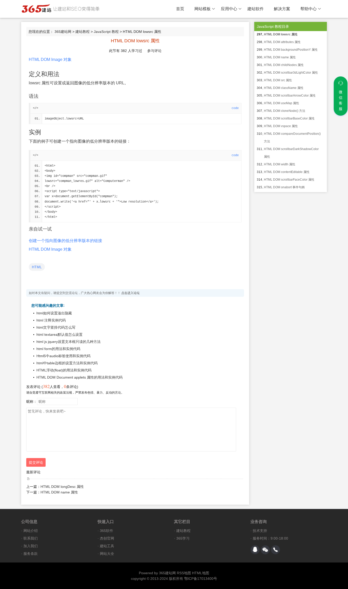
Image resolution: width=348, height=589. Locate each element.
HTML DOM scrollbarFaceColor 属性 (289, 179)
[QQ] (255, 549)
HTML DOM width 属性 (279, 164)
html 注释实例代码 (51, 320)
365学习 (183, 538)
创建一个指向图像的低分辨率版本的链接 (65, 240)
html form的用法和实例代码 (58, 349)
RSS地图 (184, 573)
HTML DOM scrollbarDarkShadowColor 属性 (291, 152)
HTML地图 (200, 573)
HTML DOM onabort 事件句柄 (284, 187)
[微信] (265, 549)
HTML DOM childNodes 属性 (284, 65)
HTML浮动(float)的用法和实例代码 (63, 370)
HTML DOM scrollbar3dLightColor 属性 (291, 72)
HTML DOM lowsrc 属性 (281, 34)
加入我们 (30, 546)
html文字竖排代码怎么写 (55, 327)
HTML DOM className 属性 (283, 88)
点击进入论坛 (130, 293)
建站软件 (255, 9)
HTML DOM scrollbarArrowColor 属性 (290, 95)
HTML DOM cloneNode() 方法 (284, 111)
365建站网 (63, 32)
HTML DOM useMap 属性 (281, 103)
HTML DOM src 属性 (278, 80)
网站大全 (107, 554)
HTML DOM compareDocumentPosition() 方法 (292, 137)
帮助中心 (308, 9)
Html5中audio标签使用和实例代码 (63, 356)
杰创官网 (107, 538)
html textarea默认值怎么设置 (59, 334)
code (235, 108)
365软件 (106, 531)
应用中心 (229, 9)
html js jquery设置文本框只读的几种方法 (68, 342)
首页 (180, 9)
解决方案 (282, 9)
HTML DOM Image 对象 (50, 59)
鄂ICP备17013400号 (200, 579)
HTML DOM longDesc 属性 (62, 487)
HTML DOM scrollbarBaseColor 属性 (289, 118)
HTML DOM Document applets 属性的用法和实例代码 (79, 377)
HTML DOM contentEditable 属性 (287, 172)
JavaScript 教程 (106, 32)
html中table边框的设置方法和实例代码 (67, 363)
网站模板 (202, 9)
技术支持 (260, 531)
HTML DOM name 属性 (59, 492)
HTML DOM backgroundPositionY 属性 (291, 49)
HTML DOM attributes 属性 (282, 42)
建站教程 (82, 32)
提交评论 (36, 462)
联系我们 (30, 538)
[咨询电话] (275, 549)
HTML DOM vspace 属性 (281, 126)
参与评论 (154, 51)
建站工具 (107, 546)
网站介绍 (30, 531)
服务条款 (30, 554)
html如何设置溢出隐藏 (54, 313)
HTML (37, 267)
